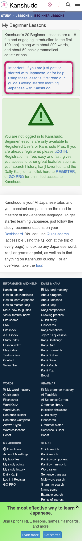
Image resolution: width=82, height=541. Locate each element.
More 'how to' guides (17, 309)
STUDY (6, 15)
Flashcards (48, 325)
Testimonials (11, 355)
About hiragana (51, 294)
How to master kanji (16, 304)
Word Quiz (10, 404)
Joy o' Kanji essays (53, 335)
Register (19, 479)
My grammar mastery (59, 389)
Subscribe (10, 365)
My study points (13, 464)
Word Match (11, 409)
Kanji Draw (48, 360)
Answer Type (12, 424)
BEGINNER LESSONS (49, 15)
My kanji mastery (55, 289)
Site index (9, 330)
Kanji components (53, 309)
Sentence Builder (14, 414)
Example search (52, 494)
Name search (50, 489)
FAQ (6, 325)
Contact (8, 360)
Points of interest (52, 499)
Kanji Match (49, 365)
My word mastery (18, 389)
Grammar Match (52, 424)
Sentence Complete (16, 419)
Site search (10, 320)
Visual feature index (16, 314)
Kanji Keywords (51, 350)
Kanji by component (54, 459)
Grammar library (52, 404)
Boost (45, 375)
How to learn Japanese (18, 299)
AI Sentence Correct (55, 399)
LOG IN (60, 151)
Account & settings (15, 454)
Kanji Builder (49, 355)
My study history (14, 469)
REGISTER (65, 171)
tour (39, 265)
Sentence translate (53, 474)
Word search (49, 469)
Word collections (14, 429)
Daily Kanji (10, 474)
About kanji (48, 304)
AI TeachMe (49, 394)
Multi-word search (53, 479)
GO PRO (16, 176)
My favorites (11, 459)
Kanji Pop (47, 370)
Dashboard (13, 233)
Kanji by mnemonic (53, 464)
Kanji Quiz (48, 345)
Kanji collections (51, 330)
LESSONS (22, 15)
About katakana (51, 299)
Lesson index (12, 345)
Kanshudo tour (13, 289)
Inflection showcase (54, 409)
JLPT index (10, 335)
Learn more (30, 535)
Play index (10, 350)
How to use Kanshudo (18, 294)
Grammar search (52, 484)
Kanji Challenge (51, 340)
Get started (52, 535)
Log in (7, 479)
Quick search (58, 233)
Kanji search (49, 454)
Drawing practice (52, 314)
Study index (11, 340)
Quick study (49, 320)
